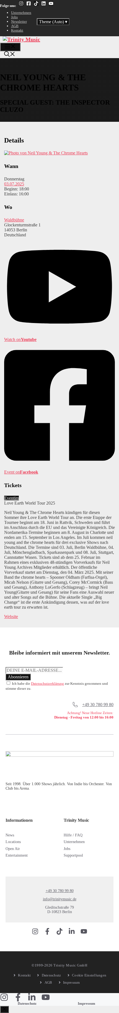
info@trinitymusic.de (59, 899)
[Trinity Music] (21, 39)
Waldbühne (14, 220)
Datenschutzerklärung (47, 683)
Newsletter (19, 21)
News (10, 835)
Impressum (86, 1003)
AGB (15, 26)
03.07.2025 (14, 184)
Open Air (13, 849)
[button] (9, 55)
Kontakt (17, 30)
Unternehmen (21, 13)
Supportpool (73, 855)
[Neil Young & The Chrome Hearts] (46, 153)
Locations (13, 842)
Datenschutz (27, 1003)
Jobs (14, 17)
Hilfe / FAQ (73, 835)
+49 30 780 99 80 (97, 704)
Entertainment (17, 855)
